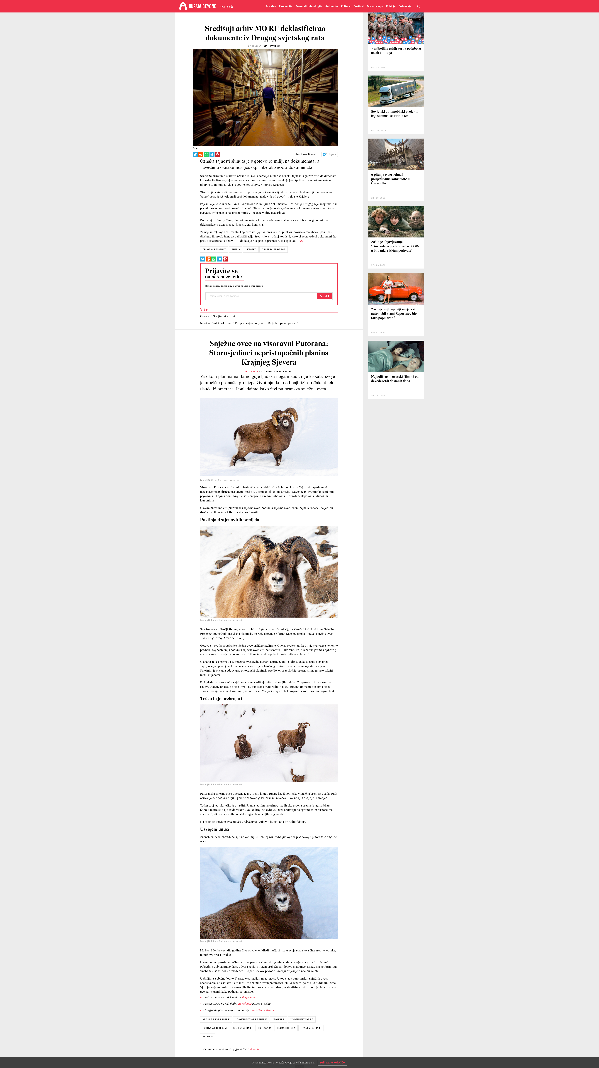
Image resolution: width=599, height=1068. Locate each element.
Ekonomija (285, 6)
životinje (279, 1019)
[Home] (183, 6)
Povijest (359, 6)
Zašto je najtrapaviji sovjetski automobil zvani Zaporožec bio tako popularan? (394, 314)
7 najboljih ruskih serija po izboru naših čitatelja (396, 51)
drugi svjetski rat (214, 249)
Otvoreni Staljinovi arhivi (217, 316)
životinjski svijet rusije (251, 1019)
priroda (208, 1036)
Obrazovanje (375, 6)
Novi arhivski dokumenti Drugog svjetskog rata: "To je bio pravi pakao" (249, 323)
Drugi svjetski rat (273, 249)
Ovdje (288, 1062)
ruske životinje (242, 1028)
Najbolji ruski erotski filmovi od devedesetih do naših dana (395, 379)
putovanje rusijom (215, 1028)
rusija (236, 249)
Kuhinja (391, 6)
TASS (300, 241)
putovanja (264, 1028)
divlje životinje (311, 1028)
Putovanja (405, 6)
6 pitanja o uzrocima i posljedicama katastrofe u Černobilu (390, 179)
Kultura (346, 6)
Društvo (271, 6)
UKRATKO (251, 249)
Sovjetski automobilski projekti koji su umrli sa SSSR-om (394, 114)
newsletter (244, 1003)
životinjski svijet (301, 1019)
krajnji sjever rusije (216, 1019)
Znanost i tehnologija (308, 6)
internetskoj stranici (262, 1010)
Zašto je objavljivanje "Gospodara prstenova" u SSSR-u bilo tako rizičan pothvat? (395, 246)
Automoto (331, 6)
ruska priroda (286, 1028)
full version (254, 1049)
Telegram (331, 154)
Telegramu (248, 997)
